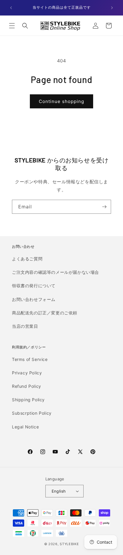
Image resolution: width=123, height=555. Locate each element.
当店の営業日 (25, 326)
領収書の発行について (34, 285)
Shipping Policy (28, 399)
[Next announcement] (112, 7)
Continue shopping (61, 101)
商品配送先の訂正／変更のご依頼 (44, 312)
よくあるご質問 (27, 258)
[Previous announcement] (11, 7)
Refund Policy (26, 386)
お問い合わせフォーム (34, 299)
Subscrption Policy (32, 413)
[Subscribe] (104, 207)
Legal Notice (25, 426)
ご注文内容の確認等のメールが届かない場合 (55, 272)
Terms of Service (30, 359)
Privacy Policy (27, 372)
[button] (12, 25)
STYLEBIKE (69, 544)
